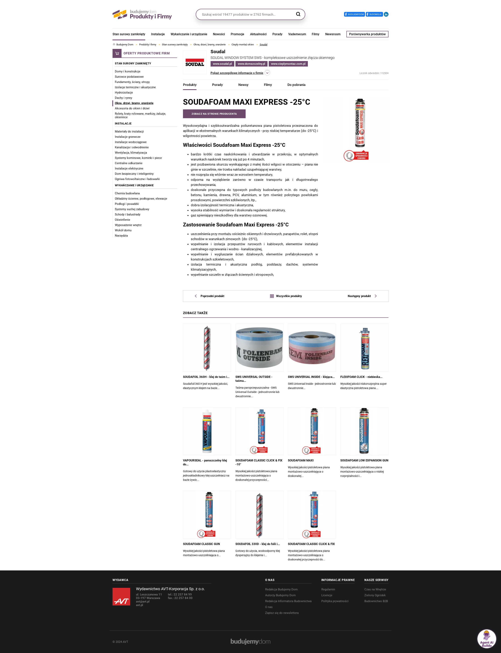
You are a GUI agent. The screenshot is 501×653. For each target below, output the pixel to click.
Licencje (326, 595)
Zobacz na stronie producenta (214, 113)
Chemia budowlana (127, 193)
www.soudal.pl (222, 64)
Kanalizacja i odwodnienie (132, 147)
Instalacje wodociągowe (131, 142)
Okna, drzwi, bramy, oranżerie (134, 103)
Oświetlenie (122, 220)
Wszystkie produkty (289, 296)
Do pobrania (296, 85)
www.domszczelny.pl (251, 64)
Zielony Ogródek (375, 595)
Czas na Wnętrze (375, 589)
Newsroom (333, 34)
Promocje (237, 34)
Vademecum (297, 34)
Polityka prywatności (335, 601)
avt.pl (139, 605)
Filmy (315, 34)
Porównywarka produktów (367, 34)
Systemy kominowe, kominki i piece (138, 158)
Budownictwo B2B (376, 601)
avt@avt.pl (143, 601)
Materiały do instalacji (129, 131)
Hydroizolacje (124, 92)
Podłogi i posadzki (127, 204)
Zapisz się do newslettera (282, 613)
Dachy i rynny (123, 98)
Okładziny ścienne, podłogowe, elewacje (141, 198)
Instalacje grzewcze (128, 137)
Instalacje (158, 34)
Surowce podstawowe (129, 76)
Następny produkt (359, 296)
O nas (269, 607)
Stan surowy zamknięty (129, 34)
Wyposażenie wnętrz (128, 225)
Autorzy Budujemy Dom (280, 595)
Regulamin (328, 589)
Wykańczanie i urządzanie (189, 34)
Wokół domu (123, 230)
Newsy (243, 85)
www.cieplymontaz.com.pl (288, 64)
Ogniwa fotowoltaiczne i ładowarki (137, 179)
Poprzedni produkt (212, 296)
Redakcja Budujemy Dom (281, 589)
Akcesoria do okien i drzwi (132, 108)
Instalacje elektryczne (129, 168)
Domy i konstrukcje (127, 71)
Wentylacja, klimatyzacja (131, 152)
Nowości (219, 34)
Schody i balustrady (127, 214)
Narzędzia (121, 235)
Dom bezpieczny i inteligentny (134, 174)
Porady (277, 34)
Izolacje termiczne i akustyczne (135, 87)
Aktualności (258, 34)
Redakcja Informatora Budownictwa (288, 601)
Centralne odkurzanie (128, 163)
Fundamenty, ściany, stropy (132, 82)
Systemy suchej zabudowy (132, 209)
